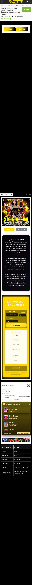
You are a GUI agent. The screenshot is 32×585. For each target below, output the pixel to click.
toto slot (15, 260)
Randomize (16, 325)
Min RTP (23, 312)
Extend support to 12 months (17, 396)
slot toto (20, 246)
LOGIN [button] (8, 229)
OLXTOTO (3, 5)
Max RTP (12, 318)
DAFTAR (22, 29)
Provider (12, 312)
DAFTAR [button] (20, 229)
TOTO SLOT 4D (20, 5)
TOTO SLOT (11, 5)
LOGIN (9, 29)
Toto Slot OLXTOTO (17, 240)
